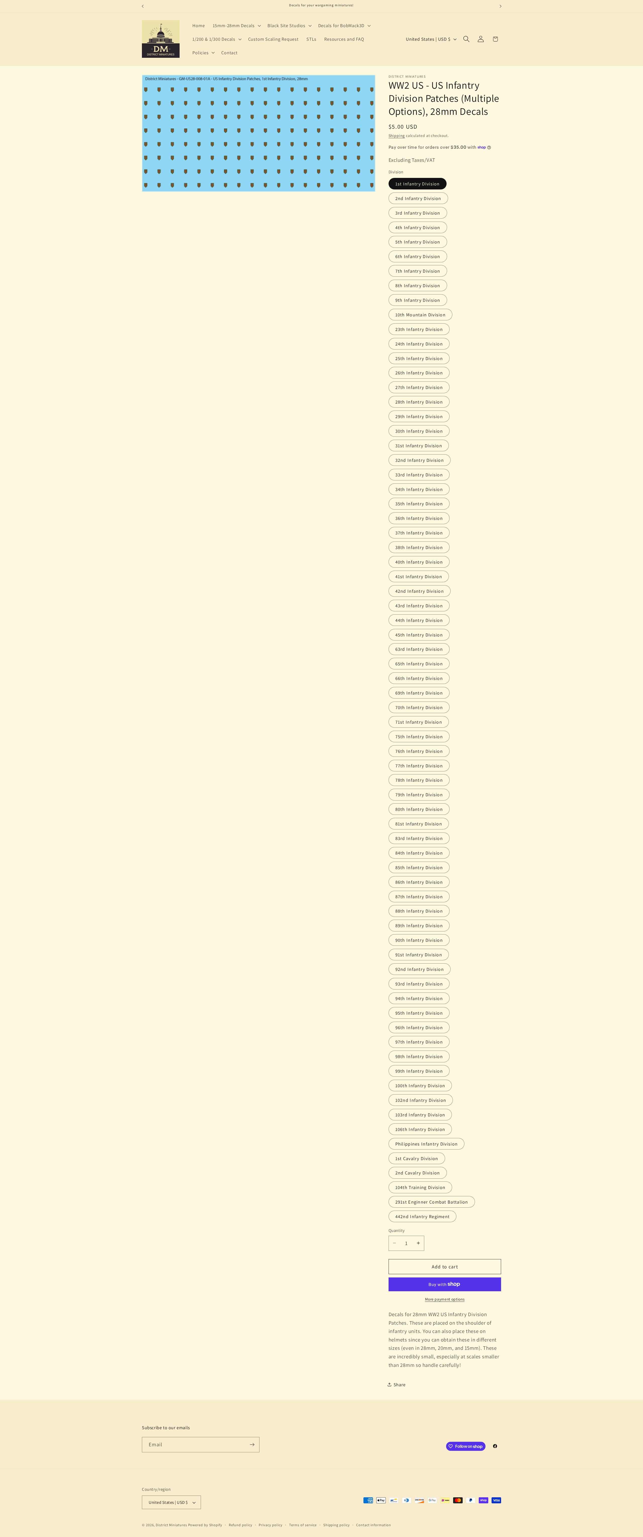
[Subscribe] (252, 1444)
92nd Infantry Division (419, 969)
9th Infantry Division (417, 300)
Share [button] (400, 1384)
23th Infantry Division (419, 329)
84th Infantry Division (419, 853)
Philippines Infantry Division (426, 1144)
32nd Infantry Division (419, 460)
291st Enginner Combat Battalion (431, 1202)
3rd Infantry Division (417, 213)
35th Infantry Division (419, 504)
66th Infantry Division (419, 678)
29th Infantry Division (419, 416)
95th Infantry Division (419, 1013)
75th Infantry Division (419, 736)
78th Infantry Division (419, 780)
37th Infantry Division (419, 533)
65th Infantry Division (419, 664)
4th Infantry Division (417, 227)
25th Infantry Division (419, 358)
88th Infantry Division (419, 911)
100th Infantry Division (420, 1085)
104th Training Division (420, 1187)
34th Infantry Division (419, 489)
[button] (236, 25)
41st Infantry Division (418, 576)
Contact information (373, 1524)
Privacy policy (271, 1524)
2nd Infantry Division (418, 198)
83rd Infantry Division (419, 838)
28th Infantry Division (419, 402)
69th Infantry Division (419, 693)
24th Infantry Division (419, 343)
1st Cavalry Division (416, 1158)
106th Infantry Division (420, 1129)
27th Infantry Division (419, 387)
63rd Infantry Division (419, 649)
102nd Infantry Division (420, 1100)
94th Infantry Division (419, 998)
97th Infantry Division (419, 1042)
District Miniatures (171, 1524)
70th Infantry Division (419, 707)
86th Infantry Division (419, 882)
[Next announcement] (500, 6)
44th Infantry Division (419, 620)
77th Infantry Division (419, 765)
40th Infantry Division (419, 562)
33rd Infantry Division (419, 474)
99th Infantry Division (419, 1071)
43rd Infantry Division (419, 605)
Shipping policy (336, 1524)
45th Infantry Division (419, 634)
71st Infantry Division (418, 722)
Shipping (397, 135)
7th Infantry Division (417, 271)
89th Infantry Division (419, 925)
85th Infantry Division (419, 867)
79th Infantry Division (419, 794)
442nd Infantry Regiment (422, 1216)
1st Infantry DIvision (417, 183)
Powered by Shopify (205, 1524)
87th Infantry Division (419, 896)
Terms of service (303, 1524)
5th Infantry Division (417, 242)
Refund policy (240, 1524)
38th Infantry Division (419, 547)
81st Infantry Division (418, 824)
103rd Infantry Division (420, 1114)
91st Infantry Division (418, 955)
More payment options (444, 1298)
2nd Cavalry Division (417, 1173)
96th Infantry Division (419, 1027)
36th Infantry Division (419, 518)
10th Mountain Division (420, 314)
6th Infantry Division (417, 256)
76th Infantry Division (419, 751)
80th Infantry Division (419, 809)
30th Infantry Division (419, 431)
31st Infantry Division (418, 445)
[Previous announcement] (142, 6)
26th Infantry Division (419, 373)
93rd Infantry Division (419, 983)
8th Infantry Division (417, 285)
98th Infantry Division (419, 1056)
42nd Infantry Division (419, 591)
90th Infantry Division (419, 940)
